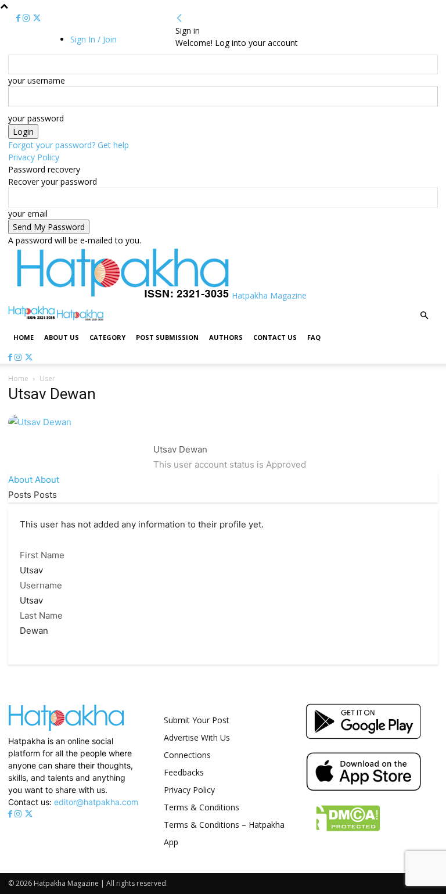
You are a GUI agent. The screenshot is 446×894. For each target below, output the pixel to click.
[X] (37, 18)
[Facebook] (19, 18)
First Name (42, 555)
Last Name (41, 615)
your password (36, 118)
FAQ (314, 337)
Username (41, 585)
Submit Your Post (196, 720)
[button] (424, 315)
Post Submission (167, 337)
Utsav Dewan (180, 449)
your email (28, 213)
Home (23, 337)
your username (36, 80)
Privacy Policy (33, 157)
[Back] (179, 18)
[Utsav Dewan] (39, 422)
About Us (61, 337)
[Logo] (32, 317)
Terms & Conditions (201, 807)
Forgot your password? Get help (68, 144)
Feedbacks (184, 772)
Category (107, 337)
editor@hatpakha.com (96, 802)
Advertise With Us (197, 737)
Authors (226, 337)
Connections (187, 754)
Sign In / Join (93, 39)
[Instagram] (27, 18)
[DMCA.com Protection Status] (342, 832)
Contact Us (275, 337)
